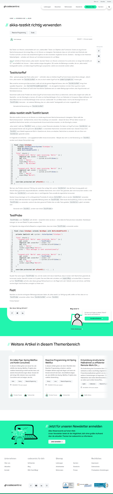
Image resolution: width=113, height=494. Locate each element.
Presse (75, 470)
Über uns (96, 1)
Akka (11, 61)
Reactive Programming (19, 32)
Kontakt (109, 1)
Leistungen (47, 7)
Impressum (94, 463)
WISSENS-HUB (20, 18)
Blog (29, 466)
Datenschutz (95, 466)
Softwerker (31, 463)
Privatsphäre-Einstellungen (100, 470)
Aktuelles (103, 1)
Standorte (79, 7)
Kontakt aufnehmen (95, 318)
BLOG (29, 18)
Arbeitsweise (60, 466)
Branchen (58, 7)
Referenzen (68, 7)
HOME (11, 18)
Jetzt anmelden (56, 442)
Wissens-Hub (90, 7)
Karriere (100, 7)
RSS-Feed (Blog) (33, 470)
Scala (32, 32)
